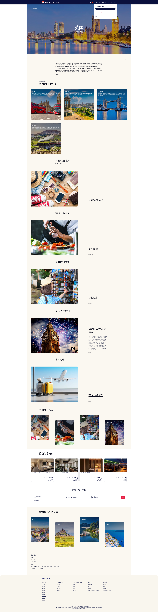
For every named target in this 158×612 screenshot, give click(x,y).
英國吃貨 (93, 249)
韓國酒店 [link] (43, 600)
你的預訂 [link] (58, 584)
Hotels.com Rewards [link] (107, 590)
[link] (105, 16)
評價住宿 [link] (58, 590)
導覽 (56, 56)
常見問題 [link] (58, 586)
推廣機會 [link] (74, 588)
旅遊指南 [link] (104, 588)
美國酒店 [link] (43, 592)
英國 (37, 56)
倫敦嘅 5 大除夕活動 (97, 330)
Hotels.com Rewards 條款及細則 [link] (93, 590)
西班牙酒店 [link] (44, 596)
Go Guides (32, 56)
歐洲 (34, 8)
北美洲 (41, 569)
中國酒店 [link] (43, 584)
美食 (44, 56)
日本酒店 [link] (43, 586)
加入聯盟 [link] (74, 584)
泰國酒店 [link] (43, 598)
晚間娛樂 (52, 56)
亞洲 (37, 569)
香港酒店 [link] (43, 588)
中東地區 (33, 569)
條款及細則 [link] (90, 584)
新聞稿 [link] (74, 586)
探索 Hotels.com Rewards (105, 12)
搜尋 (123, 497)
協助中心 (104, 2)
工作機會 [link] (104, 586)
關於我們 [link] (104, 584)
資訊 (60, 56)
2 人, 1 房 (96, 497)
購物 (48, 56)
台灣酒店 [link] (43, 590)
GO (31, 8)
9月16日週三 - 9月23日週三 (71, 497)
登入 (115, 2)
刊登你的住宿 (97, 2)
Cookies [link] (89, 588)
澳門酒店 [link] (43, 594)
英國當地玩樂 (96, 200)
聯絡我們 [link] (58, 588)
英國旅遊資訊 (96, 395)
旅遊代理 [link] (74, 590)
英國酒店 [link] (43, 602)
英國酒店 (65, 56)
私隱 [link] (88, 586)
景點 (40, 56)
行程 (108, 2)
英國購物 (93, 297)
